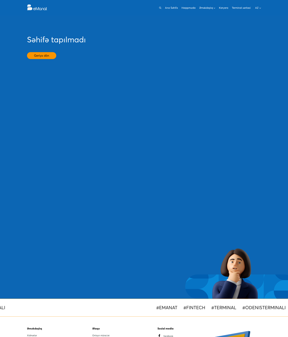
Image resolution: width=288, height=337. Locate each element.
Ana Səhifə (171, 7)
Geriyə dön (41, 55)
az (257, 7)
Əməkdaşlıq (206, 7)
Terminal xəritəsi (241, 7)
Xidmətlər (32, 335)
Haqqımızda (188, 7)
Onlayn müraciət (101, 335)
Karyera (223, 7)
